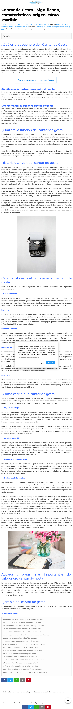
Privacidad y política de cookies (29, 357)
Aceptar (50, 362)
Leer (42, 363)
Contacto (18, 692)
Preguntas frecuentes (56, 692)
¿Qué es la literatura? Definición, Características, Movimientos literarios (25, 24)
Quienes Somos (8, 692)
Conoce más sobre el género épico (36, 80)
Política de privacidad (40, 692)
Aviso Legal (27, 692)
